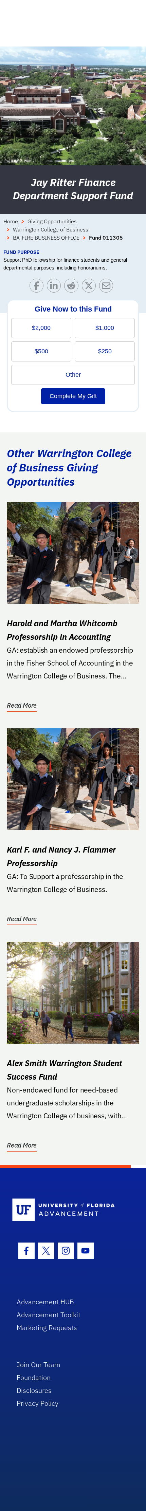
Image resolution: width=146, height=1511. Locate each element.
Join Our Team (38, 1364)
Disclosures (34, 1390)
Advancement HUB (45, 1301)
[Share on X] (90, 287)
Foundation (34, 1377)
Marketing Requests (47, 1327)
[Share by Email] (107, 287)
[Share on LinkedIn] (55, 287)
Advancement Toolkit (48, 1314)
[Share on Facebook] (38, 287)
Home (10, 221)
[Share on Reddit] (72, 287)
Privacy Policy (37, 1403)
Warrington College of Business (50, 229)
